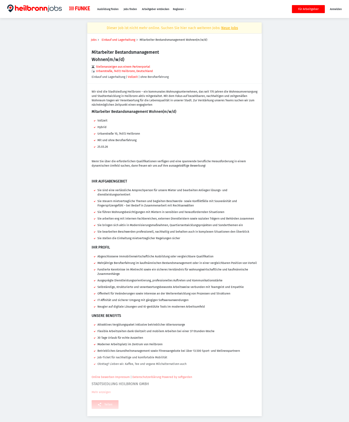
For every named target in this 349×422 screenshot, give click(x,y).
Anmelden (336, 9)
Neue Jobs (229, 28)
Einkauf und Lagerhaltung (118, 39)
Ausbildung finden (108, 9)
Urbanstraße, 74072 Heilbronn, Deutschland (124, 71)
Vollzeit (133, 77)
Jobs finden (130, 9)
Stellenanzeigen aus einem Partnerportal (123, 66)
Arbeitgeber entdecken (155, 9)
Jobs (94, 39)
